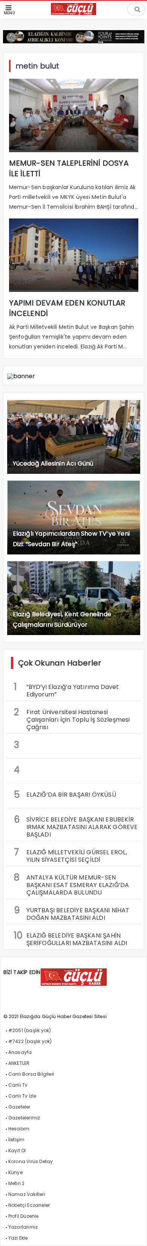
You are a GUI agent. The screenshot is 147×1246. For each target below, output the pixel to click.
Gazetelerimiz (24, 1118)
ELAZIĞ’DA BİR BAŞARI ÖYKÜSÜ (65, 794)
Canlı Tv (18, 1085)
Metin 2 (16, 1183)
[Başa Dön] (133, 1232)
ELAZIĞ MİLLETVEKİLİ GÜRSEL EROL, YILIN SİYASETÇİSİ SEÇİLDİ (70, 855)
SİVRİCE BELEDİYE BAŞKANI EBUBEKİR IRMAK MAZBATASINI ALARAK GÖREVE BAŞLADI (76, 826)
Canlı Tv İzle (22, 1096)
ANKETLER (19, 1063)
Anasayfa (20, 1052)
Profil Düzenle (23, 1216)
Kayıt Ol (17, 1150)
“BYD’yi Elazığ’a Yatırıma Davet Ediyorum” (66, 690)
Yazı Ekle (18, 1238)
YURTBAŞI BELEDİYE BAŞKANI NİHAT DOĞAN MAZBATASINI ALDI (72, 913)
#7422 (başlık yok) (30, 1041)
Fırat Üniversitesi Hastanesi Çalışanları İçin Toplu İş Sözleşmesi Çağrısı (72, 718)
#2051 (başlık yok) (29, 1030)
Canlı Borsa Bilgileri (31, 1074)
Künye (15, 1172)
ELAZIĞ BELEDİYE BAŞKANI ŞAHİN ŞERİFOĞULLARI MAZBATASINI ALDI (70, 938)
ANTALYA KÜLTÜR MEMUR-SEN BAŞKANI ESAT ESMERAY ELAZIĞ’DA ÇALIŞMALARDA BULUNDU (71, 884)
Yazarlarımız (23, 1227)
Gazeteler (19, 1107)
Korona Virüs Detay (30, 1161)
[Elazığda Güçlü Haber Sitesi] (73, 13)
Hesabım (18, 1128)
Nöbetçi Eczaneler (29, 1205)
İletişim (16, 1139)
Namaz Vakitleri (26, 1194)
